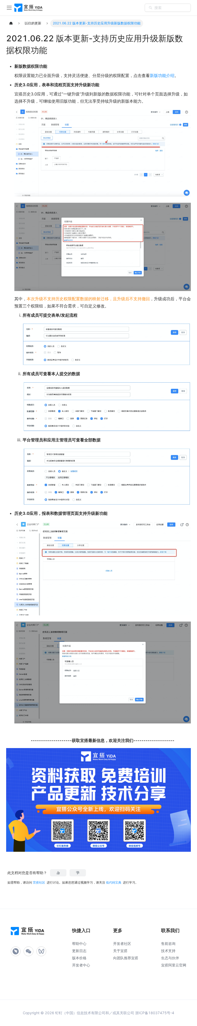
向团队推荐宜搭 (125, 958)
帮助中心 (79, 943)
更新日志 (79, 950)
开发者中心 (81, 965)
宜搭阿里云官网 (173, 965)
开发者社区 (122, 943)
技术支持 (168, 950)
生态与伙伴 (170, 958)
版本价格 (79, 958)
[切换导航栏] (9, 8)
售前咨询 (168, 943)
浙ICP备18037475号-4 (154, 1013)
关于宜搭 (120, 950)
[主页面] (11, 23)
